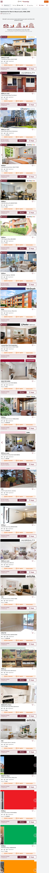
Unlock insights (29, 65)
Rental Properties (4, 9)
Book (23, 68)
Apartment (24, 9)
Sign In (46, 1)
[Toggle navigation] (2, 1)
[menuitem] (21, 5)
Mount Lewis (17, 9)
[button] (1, 47)
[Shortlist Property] (33, 58)
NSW (11, 9)
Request (23, 140)
